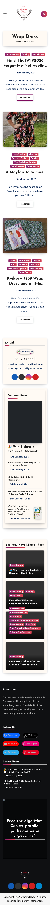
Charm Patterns (18, 613)
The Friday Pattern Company (24, 628)
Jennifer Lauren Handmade (24, 620)
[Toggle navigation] (5, 14)
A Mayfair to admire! (25, 172)
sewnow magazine (17, 268)
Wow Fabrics (17, 166)
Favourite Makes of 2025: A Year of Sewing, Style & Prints (24, 665)
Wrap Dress (38, 54)
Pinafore (30, 624)
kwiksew (23, 264)
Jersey (36, 260)
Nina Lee (33, 154)
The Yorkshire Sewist (25, 162)
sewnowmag (36, 268)
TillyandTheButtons (20, 632)
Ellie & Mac (15, 616)
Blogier (22, 901)
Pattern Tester (20, 158)
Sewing (25, 54)
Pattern (35, 264)
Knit (13, 264)
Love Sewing (12, 54)
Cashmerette (17, 609)
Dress (12, 260)
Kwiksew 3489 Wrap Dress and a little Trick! (25, 284)
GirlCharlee (24, 260)
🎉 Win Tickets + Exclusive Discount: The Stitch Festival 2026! (25, 573)
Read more (25, 97)
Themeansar (35, 901)
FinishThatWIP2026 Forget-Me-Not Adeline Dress (25, 66)
